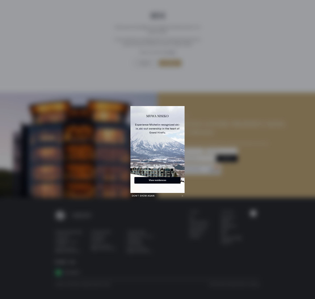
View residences (156, 180)
